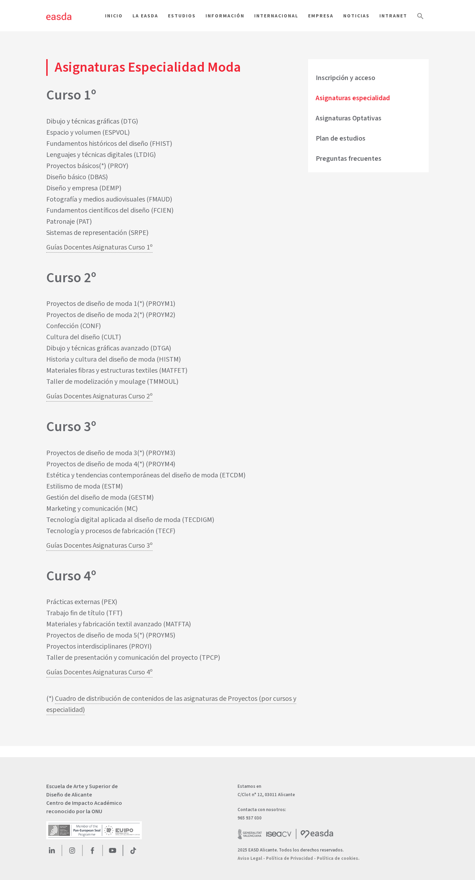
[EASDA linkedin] (51, 850)
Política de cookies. (338, 858)
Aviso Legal (250, 858)
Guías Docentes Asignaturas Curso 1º (99, 247)
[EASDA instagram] (72, 850)
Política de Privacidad (289, 858)
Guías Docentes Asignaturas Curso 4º (99, 672)
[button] (420, 28)
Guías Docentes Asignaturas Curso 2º (99, 396)
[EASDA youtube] (112, 850)
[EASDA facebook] (92, 850)
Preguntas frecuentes (348, 159)
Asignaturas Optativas (348, 118)
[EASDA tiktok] (133, 850)
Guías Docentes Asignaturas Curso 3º (99, 545)
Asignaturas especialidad (353, 98)
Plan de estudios (340, 138)
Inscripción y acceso (345, 78)
